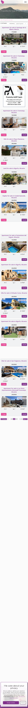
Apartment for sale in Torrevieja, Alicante (14, 57)
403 (11, 419)
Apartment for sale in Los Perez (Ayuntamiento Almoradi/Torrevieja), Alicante (14, 390)
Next (24, 419)
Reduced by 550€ (22, 398)
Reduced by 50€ (22, 175)
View (23, 51)
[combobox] (21, 24)
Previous (4, 419)
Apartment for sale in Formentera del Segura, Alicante (14, 236)
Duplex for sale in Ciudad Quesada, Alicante (14, 196)
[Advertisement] (14, 228)
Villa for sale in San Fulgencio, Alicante (14, 361)
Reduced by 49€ (22, 368)
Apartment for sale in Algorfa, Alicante (14, 265)
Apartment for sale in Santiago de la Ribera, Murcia (14, 28)
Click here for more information (17, 697)
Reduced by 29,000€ (21, 147)
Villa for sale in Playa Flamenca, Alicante (14, 140)
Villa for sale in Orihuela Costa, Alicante (14, 293)
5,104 (21, 419)
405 (17, 419)
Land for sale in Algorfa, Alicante (14, 168)
